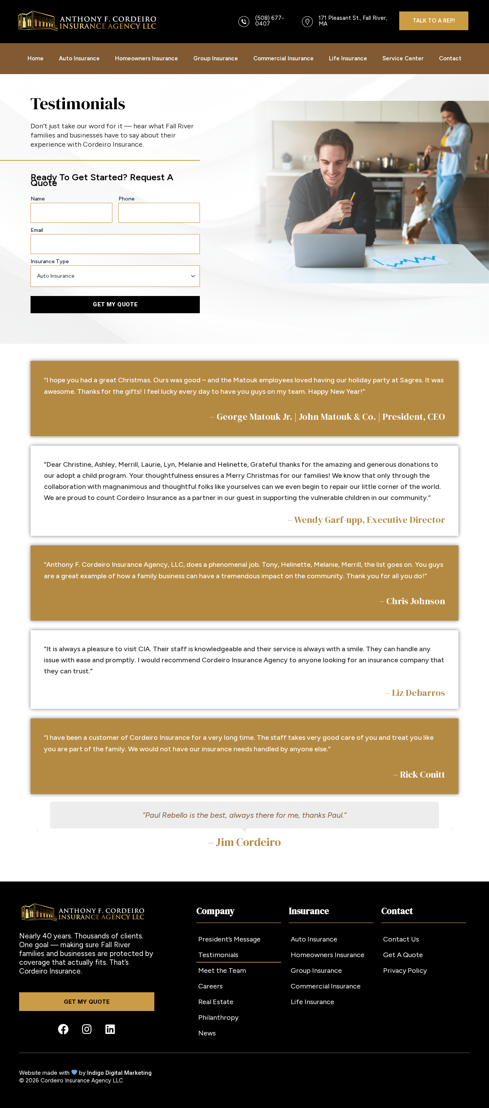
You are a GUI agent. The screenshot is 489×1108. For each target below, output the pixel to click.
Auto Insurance (79, 58)
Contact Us (401, 939)
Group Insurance (215, 58)
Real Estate (215, 1002)
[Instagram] (86, 1029)
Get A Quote (403, 955)
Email (37, 230)
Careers (210, 986)
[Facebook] (63, 1029)
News (207, 1033)
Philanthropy (218, 1017)
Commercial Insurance (283, 58)
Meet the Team (222, 970)
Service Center (403, 58)
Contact (450, 58)
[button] (37, 829)
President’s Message (229, 939)
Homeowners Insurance (146, 58)
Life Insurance (348, 58)
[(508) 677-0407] (243, 21)
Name (38, 199)
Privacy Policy (405, 970)
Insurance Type (50, 261)
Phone (126, 199)
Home (36, 58)
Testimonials (218, 955)
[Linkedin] (110, 1029)
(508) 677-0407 (269, 21)
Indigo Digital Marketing (119, 1072)
